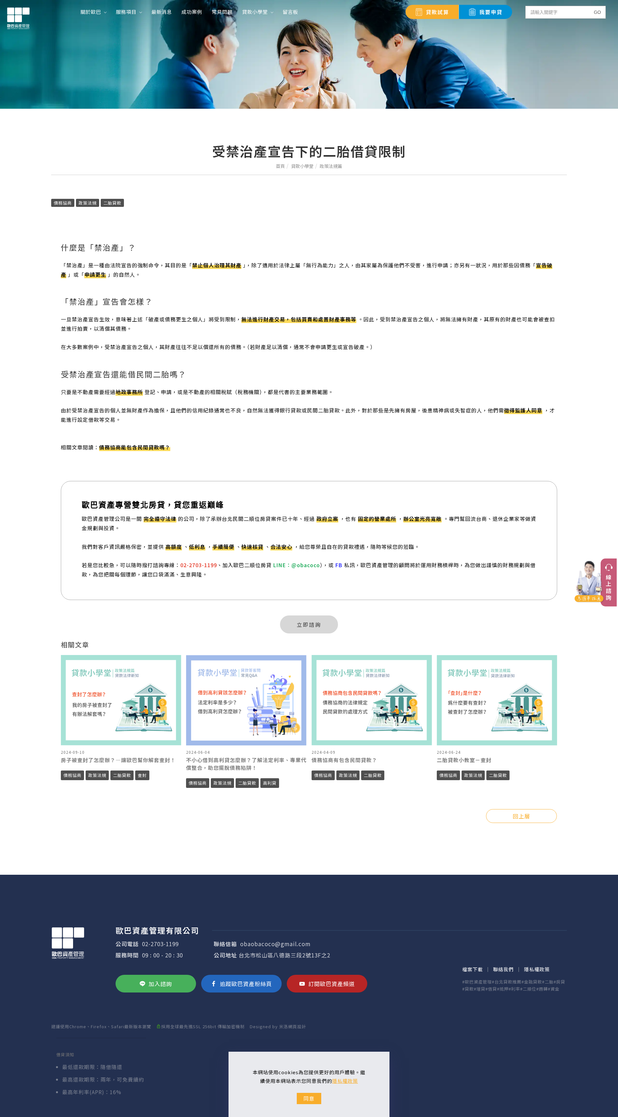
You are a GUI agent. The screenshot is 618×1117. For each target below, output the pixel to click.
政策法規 (88, 203)
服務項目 (126, 11)
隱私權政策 (345, 1080)
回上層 (521, 816)
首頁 (280, 166)
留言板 (290, 11)
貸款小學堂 (255, 11)
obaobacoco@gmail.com (275, 944)
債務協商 (63, 203)
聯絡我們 (503, 969)
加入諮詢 (160, 984)
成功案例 (192, 11)
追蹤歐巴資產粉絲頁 (246, 984)
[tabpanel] (309, 54)
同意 (309, 1098)
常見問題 (222, 11)
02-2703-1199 (160, 944)
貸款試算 (437, 12)
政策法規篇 (331, 166)
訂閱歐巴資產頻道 (331, 984)
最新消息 (161, 11)
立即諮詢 (309, 624)
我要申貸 (490, 12)
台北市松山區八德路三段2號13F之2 (284, 955)
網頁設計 (297, 1026)
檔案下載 (472, 969)
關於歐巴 (90, 11)
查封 (142, 775)
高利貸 (269, 783)
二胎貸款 (112, 203)
